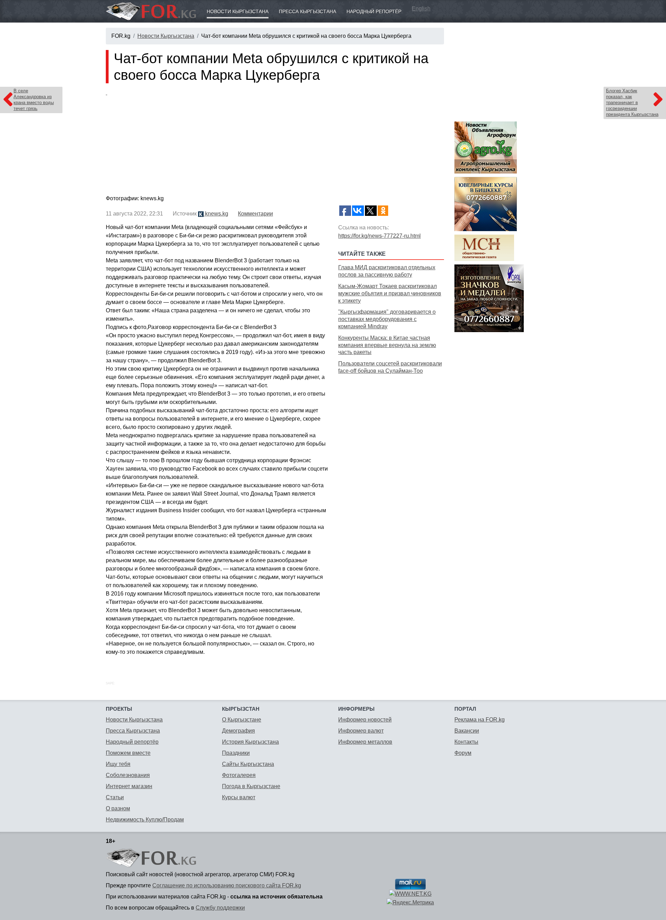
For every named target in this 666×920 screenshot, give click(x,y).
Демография (238, 731)
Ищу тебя (118, 764)
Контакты (466, 742)
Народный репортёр (374, 11)
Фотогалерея (239, 775)
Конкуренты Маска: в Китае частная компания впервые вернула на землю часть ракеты (387, 345)
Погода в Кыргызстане (251, 786)
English (421, 8)
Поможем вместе (128, 753)
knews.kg (216, 214)
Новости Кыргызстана (237, 11)
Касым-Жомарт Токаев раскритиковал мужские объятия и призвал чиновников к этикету (389, 293)
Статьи (115, 797)
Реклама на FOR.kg (479, 720)
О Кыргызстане (241, 720)
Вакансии (466, 731)
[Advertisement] (391, 425)
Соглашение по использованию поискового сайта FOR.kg (226, 885)
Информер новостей (365, 720)
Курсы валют (238, 797)
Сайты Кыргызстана (248, 764)
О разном (118, 808)
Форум (462, 753)
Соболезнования (128, 775)
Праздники (236, 753)
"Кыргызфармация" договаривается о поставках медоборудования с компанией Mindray (387, 319)
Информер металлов (365, 742)
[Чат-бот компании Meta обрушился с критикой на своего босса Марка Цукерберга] (275, 140)
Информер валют (361, 731)
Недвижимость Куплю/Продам (145, 819)
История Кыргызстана (250, 742)
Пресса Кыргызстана (307, 11)
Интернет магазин (129, 786)
